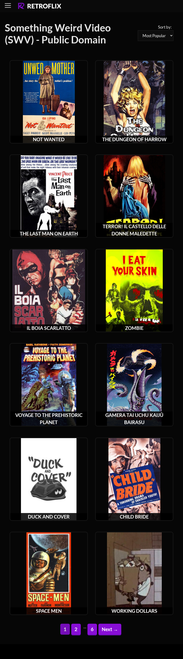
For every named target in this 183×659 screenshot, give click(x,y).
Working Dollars (134, 611)
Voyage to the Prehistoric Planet (48, 418)
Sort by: (165, 27)
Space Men (49, 611)
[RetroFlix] (39, 6)
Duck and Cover (49, 516)
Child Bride (134, 516)
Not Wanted (49, 139)
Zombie (134, 328)
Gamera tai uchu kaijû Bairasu (134, 418)
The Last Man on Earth (49, 233)
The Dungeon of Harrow (134, 139)
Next (110, 629)
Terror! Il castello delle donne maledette (134, 229)
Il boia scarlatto (49, 328)
